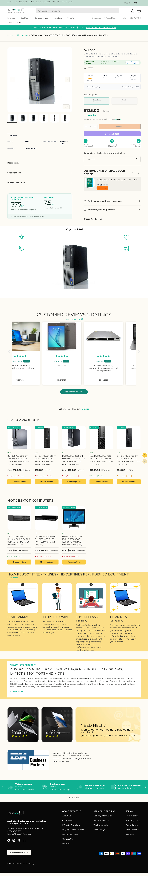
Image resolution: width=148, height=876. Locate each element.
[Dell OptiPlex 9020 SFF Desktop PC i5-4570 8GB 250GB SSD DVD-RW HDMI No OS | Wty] (74, 438)
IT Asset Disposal (111, 18)
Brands (127, 3)
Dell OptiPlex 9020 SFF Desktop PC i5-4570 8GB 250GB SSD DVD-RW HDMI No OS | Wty (73, 460)
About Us (66, 816)
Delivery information (103, 816)
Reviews (66, 843)
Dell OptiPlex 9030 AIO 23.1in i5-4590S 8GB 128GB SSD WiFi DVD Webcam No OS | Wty (72, 540)
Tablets (70, 18)
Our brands (67, 820)
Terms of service (133, 830)
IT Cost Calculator (70, 834)
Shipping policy (133, 820)
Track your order (101, 825)
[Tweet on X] (91, 219)
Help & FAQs (99, 830)
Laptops (11, 18)
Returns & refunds (102, 820)
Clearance (96, 18)
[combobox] (77, 10)
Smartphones (41, 18)
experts (85, 409)
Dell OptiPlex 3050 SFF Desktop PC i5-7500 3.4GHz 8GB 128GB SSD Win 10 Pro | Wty (45, 460)
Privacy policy (132, 816)
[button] (9, 351)
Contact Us (67, 839)
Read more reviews (74, 392)
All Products (22, 35)
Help (124, 18)
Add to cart (102, 188)
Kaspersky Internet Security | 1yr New (117, 180)
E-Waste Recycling (71, 825)
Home (10, 35)
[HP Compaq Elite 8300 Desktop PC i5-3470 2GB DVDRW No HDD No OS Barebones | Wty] (19, 518)
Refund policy (132, 825)
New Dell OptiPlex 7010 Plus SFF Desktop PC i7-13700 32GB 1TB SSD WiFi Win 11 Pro (101, 460)
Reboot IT (16, 864)
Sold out (119, 127)
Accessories (12, 23)
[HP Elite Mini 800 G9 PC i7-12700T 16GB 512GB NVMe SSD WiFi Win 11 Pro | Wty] (47, 518)
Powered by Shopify (27, 864)
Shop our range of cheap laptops (101, 27)
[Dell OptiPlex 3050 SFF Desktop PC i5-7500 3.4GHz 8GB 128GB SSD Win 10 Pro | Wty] (47, 438)
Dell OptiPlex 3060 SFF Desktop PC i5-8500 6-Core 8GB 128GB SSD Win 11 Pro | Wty (128, 460)
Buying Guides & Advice (73, 830)
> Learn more (16, 691)
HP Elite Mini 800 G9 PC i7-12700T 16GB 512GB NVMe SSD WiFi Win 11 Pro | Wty (46, 540)
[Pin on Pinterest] (101, 219)
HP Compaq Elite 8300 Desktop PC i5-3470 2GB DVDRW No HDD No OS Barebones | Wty (18, 540)
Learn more (12, 578)
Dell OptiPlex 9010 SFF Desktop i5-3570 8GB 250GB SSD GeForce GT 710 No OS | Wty (18, 460)
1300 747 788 (135, 18)
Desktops (25, 18)
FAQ (135, 3)
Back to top (74, 798)
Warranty (130, 834)
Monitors (58, 18)
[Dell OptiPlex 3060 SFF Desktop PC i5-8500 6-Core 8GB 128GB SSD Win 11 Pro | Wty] (129, 438)
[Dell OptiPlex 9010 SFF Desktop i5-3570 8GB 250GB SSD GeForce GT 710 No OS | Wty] (19, 438)
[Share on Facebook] (96, 219)
